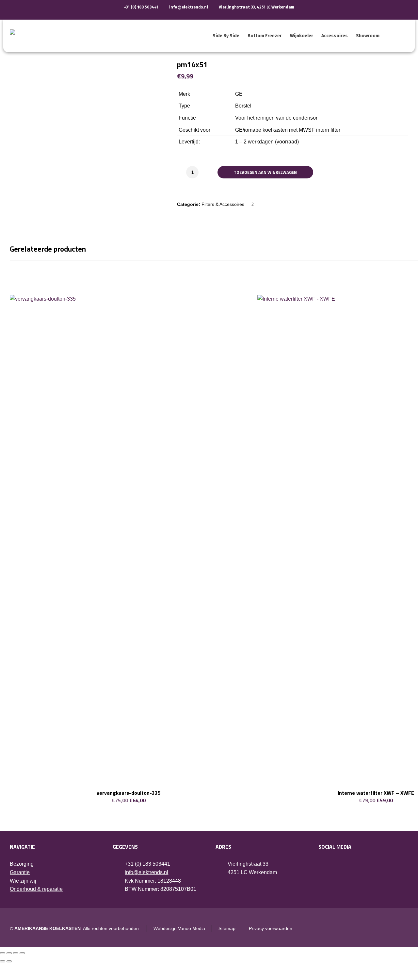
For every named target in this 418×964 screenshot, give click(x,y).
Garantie (20, 872)
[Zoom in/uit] (2, 953)
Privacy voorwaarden (270, 928)
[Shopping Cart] (404, 36)
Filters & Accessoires (222, 204)
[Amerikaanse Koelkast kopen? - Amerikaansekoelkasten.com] (85, 36)
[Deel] (15, 953)
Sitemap (226, 928)
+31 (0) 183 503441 (141, 7)
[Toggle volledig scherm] (9, 953)
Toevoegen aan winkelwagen (265, 172)
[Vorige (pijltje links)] (2, 961)
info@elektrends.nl (188, 7)
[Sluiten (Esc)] (22, 953)
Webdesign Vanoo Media (179, 928)
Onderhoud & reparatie (36, 889)
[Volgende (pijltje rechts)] (9, 961)
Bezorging (22, 864)
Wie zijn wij (23, 881)
